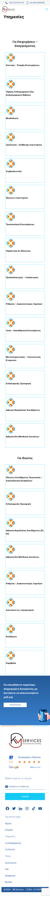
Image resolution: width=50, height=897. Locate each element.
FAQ (6, 869)
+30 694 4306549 (37, 3)
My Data (8, 882)
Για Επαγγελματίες (13, 843)
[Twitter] (14, 808)
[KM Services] (8, 9)
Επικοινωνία (10, 863)
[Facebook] (7, 808)
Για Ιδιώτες (10, 849)
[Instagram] (27, 808)
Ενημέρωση (10, 875)
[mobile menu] (47, 9)
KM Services (18, 889)
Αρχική (8, 823)
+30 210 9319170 (16, 3)
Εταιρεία (9, 830)
